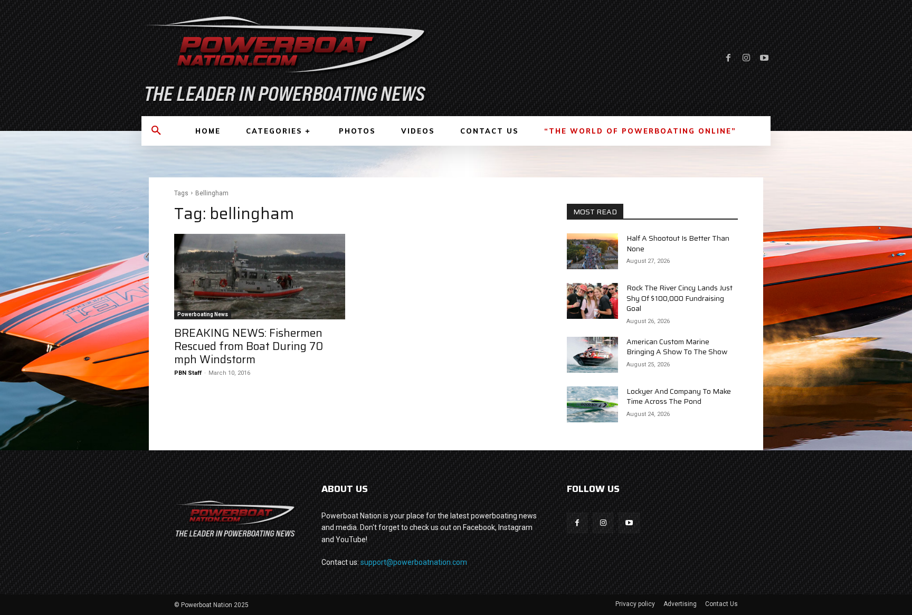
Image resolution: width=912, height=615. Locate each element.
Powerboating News (202, 314)
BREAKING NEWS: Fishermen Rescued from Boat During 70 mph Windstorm (248, 346)
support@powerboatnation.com (413, 562)
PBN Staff (188, 373)
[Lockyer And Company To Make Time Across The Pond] (592, 404)
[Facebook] (728, 58)
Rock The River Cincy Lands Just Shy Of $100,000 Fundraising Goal (679, 298)
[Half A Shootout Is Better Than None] (592, 251)
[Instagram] (746, 58)
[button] (156, 131)
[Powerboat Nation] (292, 58)
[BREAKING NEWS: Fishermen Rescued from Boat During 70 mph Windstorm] (259, 276)
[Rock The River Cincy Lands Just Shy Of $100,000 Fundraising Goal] (592, 301)
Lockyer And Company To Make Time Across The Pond (678, 396)
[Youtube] (764, 58)
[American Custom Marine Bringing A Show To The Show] (592, 355)
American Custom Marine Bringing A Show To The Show (676, 347)
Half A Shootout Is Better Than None (677, 243)
